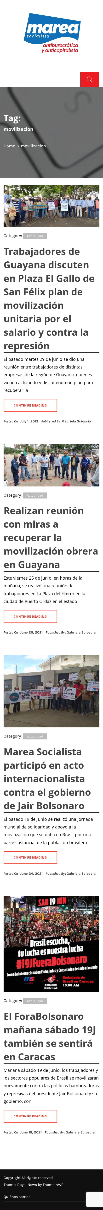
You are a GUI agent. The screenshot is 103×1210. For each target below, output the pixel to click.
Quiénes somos (17, 1196)
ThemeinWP (53, 1184)
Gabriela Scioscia (76, 421)
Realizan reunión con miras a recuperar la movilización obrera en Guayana (51, 537)
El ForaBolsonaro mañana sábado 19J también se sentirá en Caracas (50, 1036)
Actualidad (35, 236)
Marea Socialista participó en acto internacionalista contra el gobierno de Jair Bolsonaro (47, 778)
